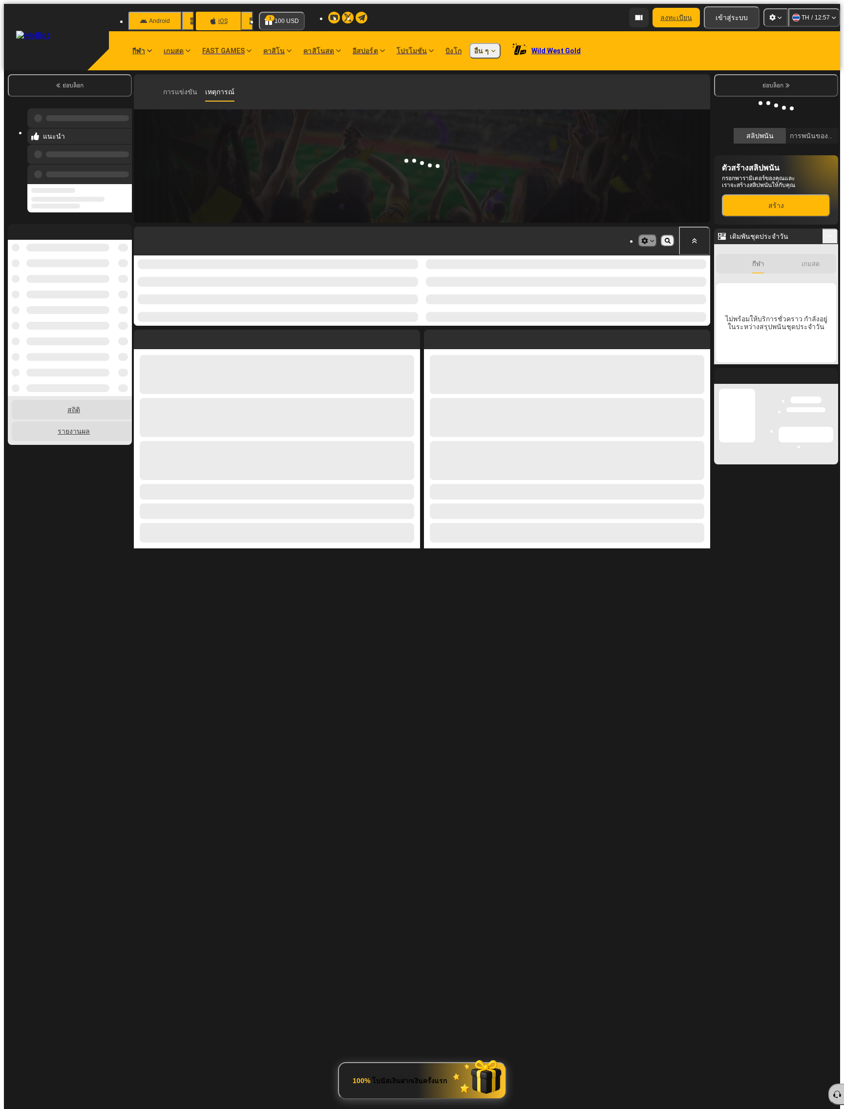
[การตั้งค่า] (775, 17)
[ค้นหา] (701, 91)
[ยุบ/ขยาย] (830, 382)
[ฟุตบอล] (158, 92)
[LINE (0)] (143, 92)
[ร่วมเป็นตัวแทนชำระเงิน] (639, 17)
